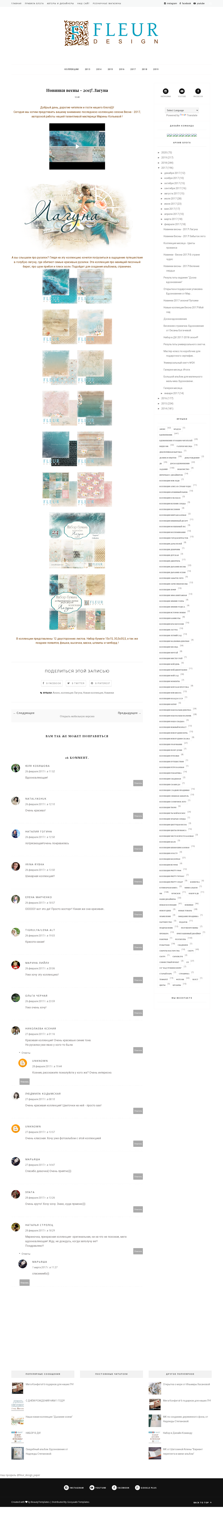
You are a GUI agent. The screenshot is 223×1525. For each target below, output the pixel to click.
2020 (164, 152)
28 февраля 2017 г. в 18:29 (40, 1230)
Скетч (191, 951)
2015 (110, 69)
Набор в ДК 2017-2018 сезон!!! (181, 337)
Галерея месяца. (173, 388)
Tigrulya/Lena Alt (40, 930)
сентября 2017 (172, 188)
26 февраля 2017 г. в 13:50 (40, 870)
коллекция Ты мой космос (172, 813)
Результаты (180, 939)
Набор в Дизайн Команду (177, 1433)
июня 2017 (170, 203)
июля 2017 (170, 198)
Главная (16, 3)
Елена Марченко (38, 897)
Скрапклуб (177, 956)
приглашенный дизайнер (189, 933)
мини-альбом (191, 888)
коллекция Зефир (167, 590)
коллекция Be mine (168, 865)
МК (160, 893)
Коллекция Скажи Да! (169, 784)
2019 (155, 69)
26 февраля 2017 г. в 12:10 (40, 804)
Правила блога (34, 3)
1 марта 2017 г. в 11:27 (44, 1267)
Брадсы (177, 429)
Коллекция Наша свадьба (171, 721)
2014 (98, 69)
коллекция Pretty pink (170, 870)
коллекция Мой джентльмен (173, 670)
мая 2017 (169, 208)
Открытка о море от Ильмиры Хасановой (186, 1384)
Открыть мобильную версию (77, 716)
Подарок (183, 922)
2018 (144, 69)
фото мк (180, 979)
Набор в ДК (194, 893)
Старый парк (165, 974)
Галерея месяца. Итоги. (177, 369)
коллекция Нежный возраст (172, 727)
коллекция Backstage (169, 859)
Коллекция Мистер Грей (170, 658)
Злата (30, 1192)
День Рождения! (192, 458)
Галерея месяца (184, 446)
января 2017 (171, 393)
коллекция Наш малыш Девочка (175, 710)
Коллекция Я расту (168, 853)
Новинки (109, 692)
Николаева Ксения (40, 1028)
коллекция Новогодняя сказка (174, 739)
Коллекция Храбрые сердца (172, 819)
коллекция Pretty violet (171, 882)
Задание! (163, 469)
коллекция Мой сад (169, 676)
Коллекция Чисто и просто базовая (176, 836)
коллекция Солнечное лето (172, 802)
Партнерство (165, 922)
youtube (182, 96)
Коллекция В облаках (169, 498)
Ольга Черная (36, 995)
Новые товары (185, 911)
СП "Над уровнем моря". (170, 968)
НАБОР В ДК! (33, 1433)
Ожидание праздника (188, 916)
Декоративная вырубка (170, 452)
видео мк (163, 446)
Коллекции (71, 69)
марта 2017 (170, 219)
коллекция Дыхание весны (172, 567)
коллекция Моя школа (170, 693)
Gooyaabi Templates (78, 1501)
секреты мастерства (169, 951)
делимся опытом (167, 458)
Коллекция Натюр (168, 704)
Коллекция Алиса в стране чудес (175, 486)
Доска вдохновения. (175, 319)
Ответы (26, 1052)
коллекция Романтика (170, 773)
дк (160, 463)
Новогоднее (165, 911)
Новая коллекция (93, 692)
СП (187, 962)
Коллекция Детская (169, 555)
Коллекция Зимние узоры (171, 601)
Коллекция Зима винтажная (173, 595)
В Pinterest (102, 683)
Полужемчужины (189, 928)
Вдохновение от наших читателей (175, 440)
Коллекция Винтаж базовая (172, 515)
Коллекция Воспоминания (172, 532)
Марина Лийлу (37, 962)
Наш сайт (83, 3)
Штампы (177, 985)
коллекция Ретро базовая (171, 767)
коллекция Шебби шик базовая (174, 847)
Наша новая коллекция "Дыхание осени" (49, 1416)
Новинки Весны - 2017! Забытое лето (185, 236)
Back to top (201, 1502)
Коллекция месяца (168, 647)
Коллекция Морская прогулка (174, 687)
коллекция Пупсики (169, 756)
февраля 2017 (172, 224)
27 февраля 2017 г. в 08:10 (40, 1099)
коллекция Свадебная (170, 779)
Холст (195, 979)
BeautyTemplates (40, 1501)
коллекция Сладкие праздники (174, 790)
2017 (133, 69)
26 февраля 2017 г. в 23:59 (40, 1001)
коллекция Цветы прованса (172, 830)
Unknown (40, 1060)
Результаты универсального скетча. (185, 344)
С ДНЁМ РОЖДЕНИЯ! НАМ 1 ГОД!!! (45, 1400)
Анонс (56, 692)
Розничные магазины (107, 3)
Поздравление (166, 928)
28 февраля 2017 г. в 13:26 (40, 1197)
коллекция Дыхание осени (172, 572)
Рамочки (163, 939)
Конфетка (195, 882)
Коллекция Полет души (170, 750)
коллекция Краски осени (171, 624)
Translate (192, 115)
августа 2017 (171, 193)
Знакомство (183, 469)
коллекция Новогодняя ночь (173, 733)
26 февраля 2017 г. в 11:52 (40, 771)
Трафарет (163, 979)
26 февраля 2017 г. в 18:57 (40, 902)
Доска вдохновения (180, 463)
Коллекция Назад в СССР (171, 698)
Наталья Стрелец (39, 1225)
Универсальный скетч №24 (179, 362)
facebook (198, 96)
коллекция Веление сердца (172, 504)
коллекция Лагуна (71, 692)
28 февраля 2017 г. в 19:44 (47, 1066)
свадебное (183, 945)
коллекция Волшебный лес (172, 526)
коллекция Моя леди (169, 481)
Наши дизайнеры (167, 899)
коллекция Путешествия (171, 762)
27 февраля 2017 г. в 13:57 (40, 1132)
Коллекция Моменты (169, 681)
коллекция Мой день (169, 664)
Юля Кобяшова (37, 765)
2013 (87, 69)
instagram (166, 96)
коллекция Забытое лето (171, 578)
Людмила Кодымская (43, 1093)
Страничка (184, 974)
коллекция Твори (167, 807)
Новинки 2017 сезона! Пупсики (181, 300)
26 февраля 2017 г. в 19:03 (40, 935)
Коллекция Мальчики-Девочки (174, 641)
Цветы (162, 985)
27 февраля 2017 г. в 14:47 (40, 1165)
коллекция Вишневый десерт (173, 521)
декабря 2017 (172, 173)
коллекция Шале (167, 842)
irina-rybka (34, 864)
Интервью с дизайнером (171, 475)
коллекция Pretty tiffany (171, 876)
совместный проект (169, 962)
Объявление (165, 916)
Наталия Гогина (38, 831)
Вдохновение (165, 435)
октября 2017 (172, 183)
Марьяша (32, 1159)
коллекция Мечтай (168, 653)
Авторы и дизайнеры (60, 3)
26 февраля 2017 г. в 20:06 (40, 968)
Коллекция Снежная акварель (174, 796)
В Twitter (78, 683)
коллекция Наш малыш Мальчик (175, 716)
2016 (121, 69)
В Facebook (53, 683)
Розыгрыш (164, 945)
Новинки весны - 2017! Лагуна (181, 229)
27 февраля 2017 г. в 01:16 (40, 1034)
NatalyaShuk (36, 798)
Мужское (175, 893)
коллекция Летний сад (170, 635)
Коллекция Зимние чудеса (172, 607)
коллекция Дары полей (170, 544)
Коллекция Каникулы (169, 618)
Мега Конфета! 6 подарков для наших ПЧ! (50, 1384)
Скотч (162, 956)
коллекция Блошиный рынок (173, 492)
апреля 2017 (171, 214)
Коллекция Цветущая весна (173, 825)
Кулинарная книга (168, 888)
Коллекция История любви (172, 612)
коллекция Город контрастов (173, 538)
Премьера (163, 933)
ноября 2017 (171, 178)
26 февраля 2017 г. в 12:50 (40, 837)
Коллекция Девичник (169, 549)
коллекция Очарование (170, 744)
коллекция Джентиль (169, 561)
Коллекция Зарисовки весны (173, 584)
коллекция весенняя (169, 509)
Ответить (138, 783)
